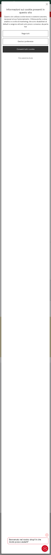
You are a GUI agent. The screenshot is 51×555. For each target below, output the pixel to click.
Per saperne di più (25, 58)
